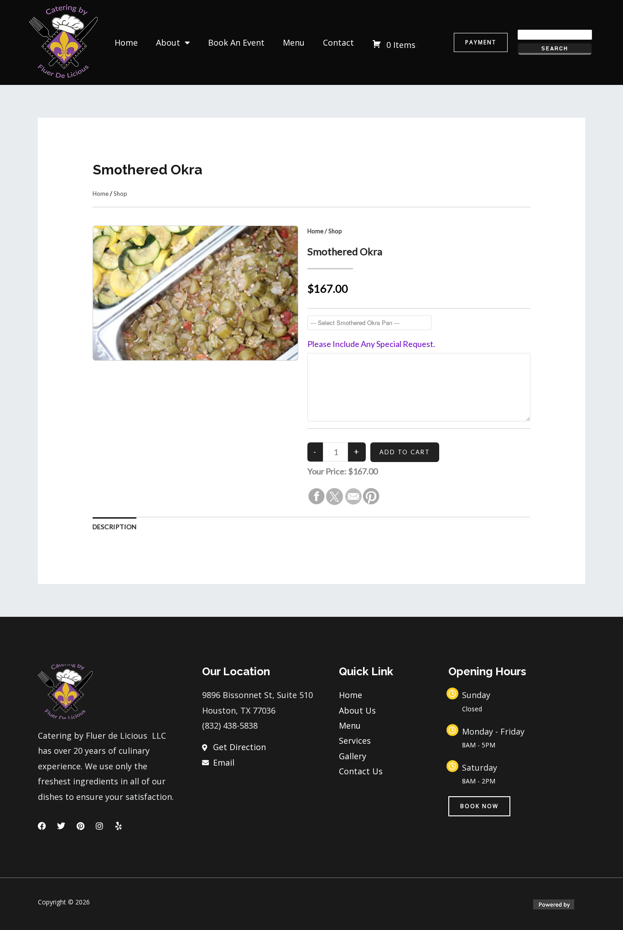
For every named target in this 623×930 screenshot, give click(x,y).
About (168, 42)
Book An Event (236, 42)
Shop (120, 193)
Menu (294, 42)
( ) (401, 44)
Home (126, 42)
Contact (338, 42)
